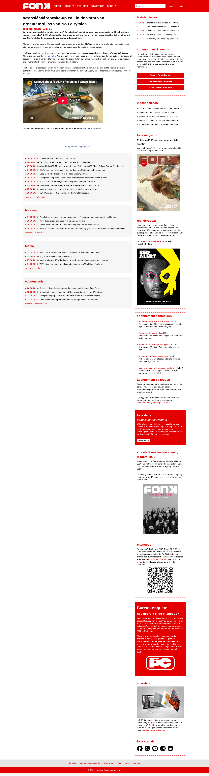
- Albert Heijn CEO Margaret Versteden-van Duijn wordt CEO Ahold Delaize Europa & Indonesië (75, 166)
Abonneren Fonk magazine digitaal (154, 344)
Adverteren (97, 5)
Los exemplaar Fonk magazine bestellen (157, 368)
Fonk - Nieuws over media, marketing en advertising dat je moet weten (37, 6)
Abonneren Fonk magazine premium (155, 321)
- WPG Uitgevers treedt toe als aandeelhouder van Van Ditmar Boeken (64, 264)
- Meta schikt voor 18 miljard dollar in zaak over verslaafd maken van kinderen (67, 260)
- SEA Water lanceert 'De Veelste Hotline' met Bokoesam (58, 193)
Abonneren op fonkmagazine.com (154, 356)
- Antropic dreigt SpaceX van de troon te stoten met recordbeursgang (63, 296)
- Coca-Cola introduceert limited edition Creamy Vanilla (57, 174)
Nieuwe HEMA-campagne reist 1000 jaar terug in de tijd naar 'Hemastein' (171, 116)
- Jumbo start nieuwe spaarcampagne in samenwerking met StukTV (63, 185)
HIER (159, 148)
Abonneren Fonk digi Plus (150, 333)
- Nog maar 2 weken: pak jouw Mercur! (50, 256)
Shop (110, 5)
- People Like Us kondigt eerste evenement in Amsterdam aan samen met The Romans (72, 217)
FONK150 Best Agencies (160, 87)
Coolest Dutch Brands (160, 75)
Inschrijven (143, 441)
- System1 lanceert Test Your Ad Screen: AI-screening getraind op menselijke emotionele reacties (76, 228)
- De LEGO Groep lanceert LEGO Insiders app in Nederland (59, 162)
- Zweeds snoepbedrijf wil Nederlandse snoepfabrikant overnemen (62, 299)
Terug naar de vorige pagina (77, 146)
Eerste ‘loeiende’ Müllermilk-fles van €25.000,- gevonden (164, 108)
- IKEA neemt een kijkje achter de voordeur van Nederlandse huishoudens (66, 170)
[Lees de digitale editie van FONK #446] (160, 182)
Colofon (119, 763)
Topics (67, 5)
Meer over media (32, 268)
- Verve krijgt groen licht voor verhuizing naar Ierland (56, 221)
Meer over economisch (35, 304)
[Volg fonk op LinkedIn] (170, 749)
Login (181, 6)
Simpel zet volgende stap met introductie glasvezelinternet (172, 23)
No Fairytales (50, 56)
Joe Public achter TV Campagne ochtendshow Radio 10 (171, 35)
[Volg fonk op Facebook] (140, 749)
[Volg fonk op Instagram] (163, 749)
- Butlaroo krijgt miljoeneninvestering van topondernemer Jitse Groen (63, 288)
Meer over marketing (34, 197)
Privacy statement (133, 763)
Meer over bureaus (33, 232)
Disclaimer (72, 763)
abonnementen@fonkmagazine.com (153, 402)
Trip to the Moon (90, 128)
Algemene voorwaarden (90, 763)
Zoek (171, 6)
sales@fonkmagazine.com (153, 730)
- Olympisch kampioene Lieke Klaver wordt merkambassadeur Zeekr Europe (67, 177)
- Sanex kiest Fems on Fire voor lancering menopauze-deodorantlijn (63, 225)
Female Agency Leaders (160, 81)
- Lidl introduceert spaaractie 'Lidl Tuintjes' (51, 158)
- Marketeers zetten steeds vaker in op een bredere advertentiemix (62, 189)
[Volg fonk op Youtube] (155, 749)
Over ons (82, 5)
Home (57, 5)
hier (178, 426)
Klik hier (152, 725)
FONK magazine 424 (157, 559)
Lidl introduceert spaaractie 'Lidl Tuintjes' (157, 112)
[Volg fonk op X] (147, 749)
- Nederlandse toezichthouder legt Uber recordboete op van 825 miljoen (65, 292)
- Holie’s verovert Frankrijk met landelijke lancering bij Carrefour (61, 181)
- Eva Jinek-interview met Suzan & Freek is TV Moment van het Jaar (63, 252)
